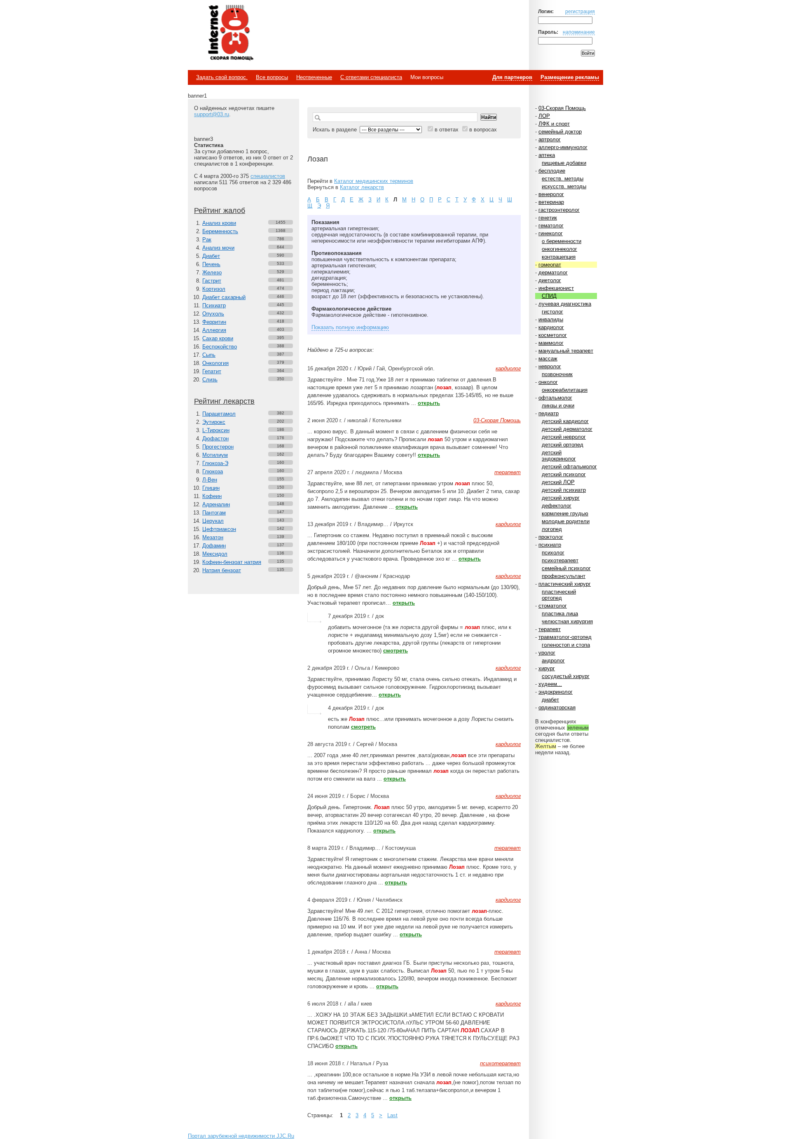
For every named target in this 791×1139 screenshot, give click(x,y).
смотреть (395, 651)
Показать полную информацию (350, 327)
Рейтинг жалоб (219, 210)
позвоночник (557, 374)
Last (392, 1115)
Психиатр (214, 305)
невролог (549, 366)
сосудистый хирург (566, 676)
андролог (553, 660)
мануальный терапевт (565, 351)
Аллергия (214, 330)
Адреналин (216, 504)
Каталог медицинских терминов (373, 181)
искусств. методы (564, 186)
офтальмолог (555, 398)
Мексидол (214, 554)
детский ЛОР (558, 482)
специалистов (267, 176)
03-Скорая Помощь (562, 108)
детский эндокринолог (559, 455)
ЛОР (544, 116)
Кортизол (213, 289)
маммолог (551, 343)
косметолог (552, 335)
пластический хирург (564, 584)
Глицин (211, 488)
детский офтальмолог (569, 466)
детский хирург (561, 498)
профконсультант (563, 576)
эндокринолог (555, 692)
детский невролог (564, 437)
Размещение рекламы (570, 77)
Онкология (215, 363)
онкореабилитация (564, 390)
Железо (212, 272)
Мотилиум (215, 455)
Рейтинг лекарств (224, 401)
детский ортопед (562, 445)
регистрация (580, 11)
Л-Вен (209, 480)
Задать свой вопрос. (222, 77)
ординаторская (557, 707)
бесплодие (551, 171)
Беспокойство (219, 347)
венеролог (551, 194)
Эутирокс (213, 422)
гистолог (552, 312)
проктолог (550, 537)
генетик (547, 218)
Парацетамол (219, 414)
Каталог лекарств (362, 187)
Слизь (210, 380)
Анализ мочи (218, 248)
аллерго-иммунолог (562, 147)
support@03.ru (211, 114)
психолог (553, 553)
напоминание (579, 32)
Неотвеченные (314, 77)
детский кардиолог (565, 421)
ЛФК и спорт (554, 124)
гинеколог (550, 233)
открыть (429, 403)
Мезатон (212, 537)
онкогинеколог (559, 249)
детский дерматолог (567, 429)
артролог (549, 139)
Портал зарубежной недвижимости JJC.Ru (241, 1136)
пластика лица (560, 613)
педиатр (548, 413)
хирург (546, 668)
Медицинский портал (230, 33)
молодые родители (566, 521)
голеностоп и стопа (566, 645)
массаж (547, 358)
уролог (546, 653)
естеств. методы (562, 178)
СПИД (549, 296)
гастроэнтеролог (559, 210)
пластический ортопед (559, 595)
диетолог (549, 280)
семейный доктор (560, 132)
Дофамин (214, 546)
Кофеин (212, 496)
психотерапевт (560, 560)
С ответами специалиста (371, 77)
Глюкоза (212, 471)
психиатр (549, 545)
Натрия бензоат (221, 570)
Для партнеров (512, 77)
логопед (552, 529)
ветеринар (551, 202)
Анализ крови (219, 223)
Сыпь (208, 355)
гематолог (551, 225)
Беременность (220, 231)
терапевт (549, 629)
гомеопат (549, 265)
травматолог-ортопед (565, 637)
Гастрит (211, 281)
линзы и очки (558, 405)
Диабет (211, 256)
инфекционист (556, 288)
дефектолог (556, 506)
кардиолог (551, 327)
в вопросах (483, 129)
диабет (550, 700)
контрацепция (559, 257)
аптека (546, 155)
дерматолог (553, 272)
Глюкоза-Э (215, 463)
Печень (211, 264)
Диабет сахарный (224, 297)
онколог (548, 382)
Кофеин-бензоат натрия (231, 562)
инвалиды (550, 319)
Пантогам (214, 513)
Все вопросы (272, 77)
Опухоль (213, 314)
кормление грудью (565, 513)
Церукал (213, 521)
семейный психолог (566, 568)
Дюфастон (215, 438)
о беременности (561, 241)
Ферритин (214, 322)
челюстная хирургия (567, 621)
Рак (206, 239)
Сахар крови (217, 338)
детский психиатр (564, 490)
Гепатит (211, 371)
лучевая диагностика (564, 304)
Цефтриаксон (219, 529)
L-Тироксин (215, 430)
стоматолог (552, 606)
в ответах (447, 129)
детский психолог (564, 474)
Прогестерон (218, 447)
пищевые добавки (564, 163)
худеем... (550, 684)
